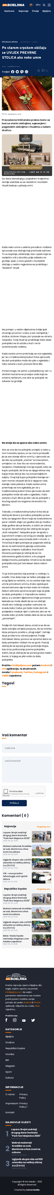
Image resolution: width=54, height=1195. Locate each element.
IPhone (37, 1002)
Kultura (9, 1077)
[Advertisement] (27, 218)
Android (46, 665)
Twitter (27, 672)
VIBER (5, 675)
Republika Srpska (15, 1048)
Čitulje (35, 11)
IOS (4, 668)
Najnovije (23, 11)
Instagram (40, 672)
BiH (7, 1060)
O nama (10, 1094)
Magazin (10, 1066)
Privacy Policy (23, 1096)
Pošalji (14, 803)
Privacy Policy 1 (23, 1105)
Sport (8, 1072)
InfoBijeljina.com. (13, 992)
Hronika (9, 1054)
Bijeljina (46, 11)
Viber (37, 1006)
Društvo (9, 1042)
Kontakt (10, 1112)
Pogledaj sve (43, 826)
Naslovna (9, 11)
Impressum (11, 1103)
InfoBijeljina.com (21, 665)
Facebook (16, 672)
